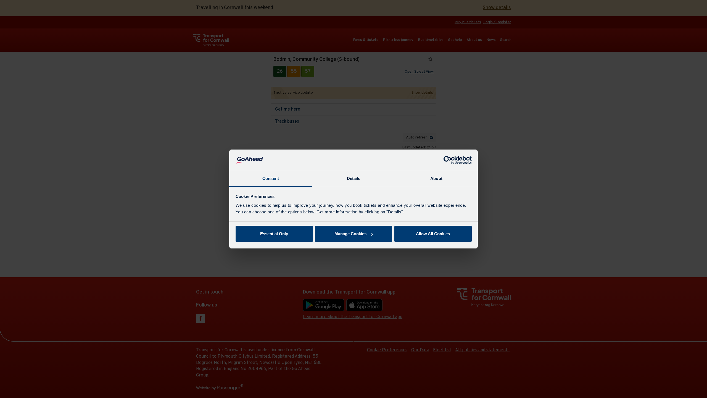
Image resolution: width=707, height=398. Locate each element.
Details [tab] (353, 178)
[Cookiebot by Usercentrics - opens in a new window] (447, 160)
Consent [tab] (270, 178)
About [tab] (436, 178)
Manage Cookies (350, 233)
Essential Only (274, 233)
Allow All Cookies (433, 233)
